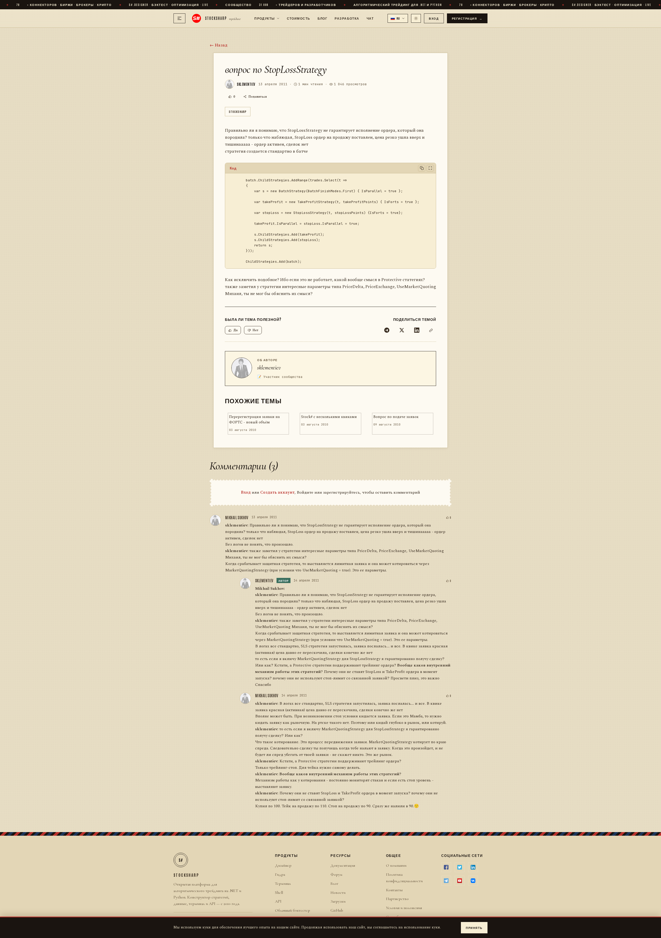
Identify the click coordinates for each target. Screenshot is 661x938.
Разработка (347, 18)
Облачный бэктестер (292, 910)
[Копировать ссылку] (431, 330)
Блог (323, 18)
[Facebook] (446, 867)
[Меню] (179, 18)
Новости (337, 892)
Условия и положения (404, 907)
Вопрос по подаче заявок (396, 417)
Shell (279, 892)
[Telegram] (387, 330)
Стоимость (298, 18)
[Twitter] (402, 330)
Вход (434, 18)
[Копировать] (421, 168)
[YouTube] (460, 881)
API (278, 901)
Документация (342, 865)
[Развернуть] (430, 168)
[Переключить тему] (416, 18)
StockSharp (238, 111)
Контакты (394, 890)
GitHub (336, 910)
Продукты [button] (264, 18)
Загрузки (337, 901)
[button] (398, 18)
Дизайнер (283, 865)
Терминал (283, 883)
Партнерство (397, 898)
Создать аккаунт (277, 492)
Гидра (280, 874)
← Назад (218, 45)
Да (235, 330)
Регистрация (467, 18)
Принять (474, 927)
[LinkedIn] (417, 330)
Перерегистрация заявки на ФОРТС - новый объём (254, 419)
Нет (255, 330)
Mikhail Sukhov (236, 517)
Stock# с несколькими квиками (329, 417)
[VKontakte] (473, 881)
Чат (370, 18)
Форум (336, 874)
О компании (396, 865)
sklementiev (269, 367)
